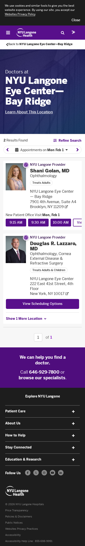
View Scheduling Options (42, 304)
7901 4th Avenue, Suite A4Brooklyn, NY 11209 (53, 204)
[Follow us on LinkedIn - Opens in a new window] (61, 472)
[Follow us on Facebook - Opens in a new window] (27, 472)
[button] (76, 20)
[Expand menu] (73, 412)
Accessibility (13, 535)
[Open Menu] (8, 32)
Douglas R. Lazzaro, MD (53, 246)
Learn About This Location (29, 112)
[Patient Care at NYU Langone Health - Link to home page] (26, 32)
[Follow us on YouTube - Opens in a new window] (52, 472)
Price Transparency (16, 510)
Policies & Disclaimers (18, 516)
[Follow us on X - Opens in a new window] (36, 472)
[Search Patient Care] (62, 32)
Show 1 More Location (24, 319)
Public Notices (14, 522)
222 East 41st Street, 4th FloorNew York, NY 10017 (51, 289)
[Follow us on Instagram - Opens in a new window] (44, 472)
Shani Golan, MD (49, 171)
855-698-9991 (43, 541)
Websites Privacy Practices (21, 528)
